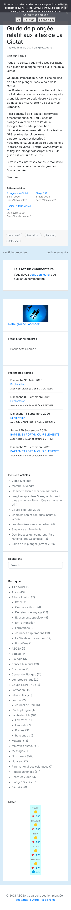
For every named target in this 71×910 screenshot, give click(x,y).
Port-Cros (21, 643)
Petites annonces (23, 771)
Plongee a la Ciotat (17, 193)
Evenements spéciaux (29, 617)
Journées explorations (29, 633)
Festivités (21, 720)
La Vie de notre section (30, 638)
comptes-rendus (22, 679)
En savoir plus (46, 19)
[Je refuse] (66, 12)
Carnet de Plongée (24, 674)
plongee (14, 241)
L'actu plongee (21, 710)
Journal (16, 700)
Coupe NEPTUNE (23, 684)
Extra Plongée (24, 622)
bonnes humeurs (22, 664)
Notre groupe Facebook (24, 324)
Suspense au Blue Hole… (28, 529)
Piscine (19, 730)
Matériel (17, 740)
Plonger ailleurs (22, 782)
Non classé (14, 235)
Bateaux (20, 602)
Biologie (17, 659)
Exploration (17, 384)
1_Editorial (18, 587)
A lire (15, 592)
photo (50, 235)
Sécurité (17, 787)
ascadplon (33, 235)
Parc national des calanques (30, 766)
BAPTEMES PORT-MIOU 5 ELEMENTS (34, 434)
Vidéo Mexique (21, 480)
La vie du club (21, 715)
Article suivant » (57, 252)
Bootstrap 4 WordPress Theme (35, 899)
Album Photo (20, 597)
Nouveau (17, 761)
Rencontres (22, 735)
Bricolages (18, 669)
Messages (18, 751)
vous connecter (40, 274)
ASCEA (16, 648)
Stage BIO (41, 193)
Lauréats (20, 725)
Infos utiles (19, 695)
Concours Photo (25, 607)
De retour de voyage (28, 612)
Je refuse (29, 19)
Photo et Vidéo (21, 777)
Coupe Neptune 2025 (26, 509)
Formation (18, 690)
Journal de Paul (25, 705)
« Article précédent (15, 252)
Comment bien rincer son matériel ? (35, 491)
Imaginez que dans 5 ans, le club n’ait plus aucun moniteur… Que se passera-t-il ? (37, 500)
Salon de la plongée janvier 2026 (33, 544)
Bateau (16, 653)
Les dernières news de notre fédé (33, 524)
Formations (22, 628)
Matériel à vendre (23, 486)
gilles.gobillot (45, 47)
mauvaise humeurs (24, 746)
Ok (18, 19)
